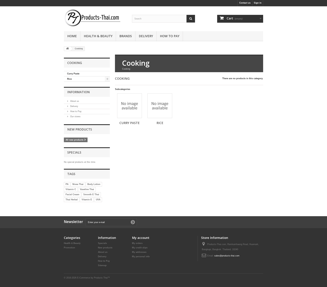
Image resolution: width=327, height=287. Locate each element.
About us (74, 101)
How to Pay (169, 36)
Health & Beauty (98, 36)
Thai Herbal (72, 199)
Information (78, 92)
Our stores (75, 116)
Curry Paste (73, 73)
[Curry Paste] (129, 105)
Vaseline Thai (87, 189)
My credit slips (139, 247)
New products (79, 129)
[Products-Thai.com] (95, 18)
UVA (98, 199)
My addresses (139, 252)
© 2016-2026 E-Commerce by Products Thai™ (87, 277)
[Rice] (159, 105)
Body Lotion (93, 184)
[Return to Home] (67, 49)
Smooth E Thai (91, 194)
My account (140, 238)
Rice (69, 79)
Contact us (245, 3)
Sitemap (102, 265)
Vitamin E (87, 199)
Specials (74, 152)
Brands (125, 36)
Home (72, 36)
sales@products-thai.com (226, 255)
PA (67, 184)
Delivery (146, 36)
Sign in (257, 3)
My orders (137, 243)
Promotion (69, 247)
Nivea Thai (77, 184)
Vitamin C (71, 189)
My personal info (141, 256)
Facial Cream (72, 194)
